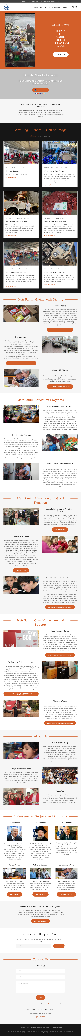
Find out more (60, 529)
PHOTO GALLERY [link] (54, 7)
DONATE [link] (43, 7)
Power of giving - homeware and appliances (21, 693)
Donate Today (60, 54)
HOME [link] (36, 7)
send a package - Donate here (60, 330)
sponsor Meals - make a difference (21, 363)
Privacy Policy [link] (46, 1003)
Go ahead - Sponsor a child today (60, 607)
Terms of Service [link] (54, 1003)
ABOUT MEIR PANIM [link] (56, 1032)
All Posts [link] (33, 136)
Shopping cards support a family (59, 655)
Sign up (58, 946)
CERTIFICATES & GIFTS (66, 894)
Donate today (14, 894)
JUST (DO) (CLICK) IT (40, 921)
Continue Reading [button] (10, 177)
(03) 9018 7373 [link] (40, 1017)
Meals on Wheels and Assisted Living (60, 723)
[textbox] (33, 946)
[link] (6, 7)
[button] (65, 7)
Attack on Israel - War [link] (44, 136)
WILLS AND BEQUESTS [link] (40, 1032)
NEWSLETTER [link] (68, 1032)
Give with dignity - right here (60, 386)
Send (40, 997)
